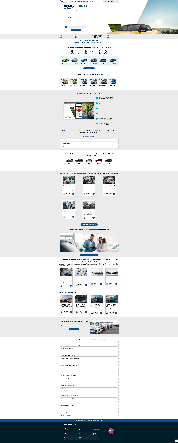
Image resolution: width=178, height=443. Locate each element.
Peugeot (65, 430)
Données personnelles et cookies (77, 440)
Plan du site (104, 440)
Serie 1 (80, 437)
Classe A (80, 434)
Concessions (95, 432)
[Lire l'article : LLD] (114, 194)
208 (79, 430)
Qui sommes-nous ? (96, 429)
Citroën (65, 433)
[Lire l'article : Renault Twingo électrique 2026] (116, 313)
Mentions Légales (68, 440)
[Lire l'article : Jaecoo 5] (86, 312)
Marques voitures (96, 434)
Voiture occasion (66, 429)
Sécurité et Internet (87, 440)
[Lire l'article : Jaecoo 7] (101, 313)
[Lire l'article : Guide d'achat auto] (101, 284)
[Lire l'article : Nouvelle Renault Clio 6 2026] (71, 312)
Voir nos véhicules (74, 29)
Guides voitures (95, 433)
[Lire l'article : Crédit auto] (73, 217)
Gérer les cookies (109, 440)
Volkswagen (66, 434)
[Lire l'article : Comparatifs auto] (116, 284)
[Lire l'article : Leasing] (73, 194)
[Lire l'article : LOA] (93, 194)
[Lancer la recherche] (117, 1)
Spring (80, 432)
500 (79, 433)
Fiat (64, 437)
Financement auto (86, 1)
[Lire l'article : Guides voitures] (71, 286)
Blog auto (91, 1)
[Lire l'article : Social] (93, 218)
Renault (65, 432)
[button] (89, 140)
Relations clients (93, 440)
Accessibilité (99, 440)
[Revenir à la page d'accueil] (63, 1)
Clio (79, 429)
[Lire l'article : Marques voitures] (86, 285)
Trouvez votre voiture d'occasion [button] (75, 1)
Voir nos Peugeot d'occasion (89, 68)
